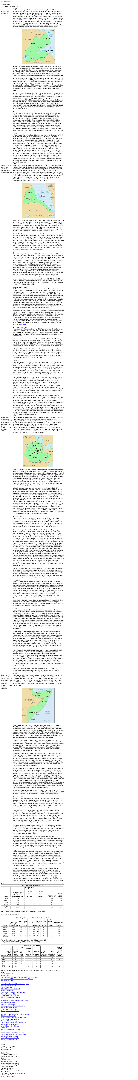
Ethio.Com (4, 1027)
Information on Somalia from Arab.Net (12, 1033)
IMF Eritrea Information (8, 1002)
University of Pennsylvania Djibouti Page (13, 992)
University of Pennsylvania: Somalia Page (13, 1034)
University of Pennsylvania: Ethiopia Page (13, 1022)
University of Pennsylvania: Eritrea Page (13, 1006)
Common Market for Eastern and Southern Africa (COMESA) (19, 977)
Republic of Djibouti (7, 990)
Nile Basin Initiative (7, 980)
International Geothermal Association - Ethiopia (15, 1014)
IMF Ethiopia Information (8, 1016)
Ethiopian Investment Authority (10, 1019)
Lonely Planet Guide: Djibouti (10, 995)
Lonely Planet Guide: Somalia (10, 1038)
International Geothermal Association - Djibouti (15, 984)
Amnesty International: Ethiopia (10, 1029)
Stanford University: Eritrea (9, 1007)
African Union (5, 975)
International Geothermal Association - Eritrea (14, 1001)
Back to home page (6, 1)
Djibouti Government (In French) (11, 989)
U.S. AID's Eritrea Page (8, 1004)
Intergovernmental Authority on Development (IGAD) (17, 979)
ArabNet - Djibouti (6, 987)
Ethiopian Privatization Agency (10, 1021)
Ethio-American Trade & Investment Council (14, 1017)
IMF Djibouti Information (8, 985)
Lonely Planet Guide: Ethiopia (10, 1026)
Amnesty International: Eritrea (10, 1011)
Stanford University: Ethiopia (9, 1024)
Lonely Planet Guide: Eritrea (9, 1009)
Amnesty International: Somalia (10, 1039)
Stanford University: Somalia (9, 1036)
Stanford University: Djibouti (9, 994)
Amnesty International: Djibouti (10, 997)
